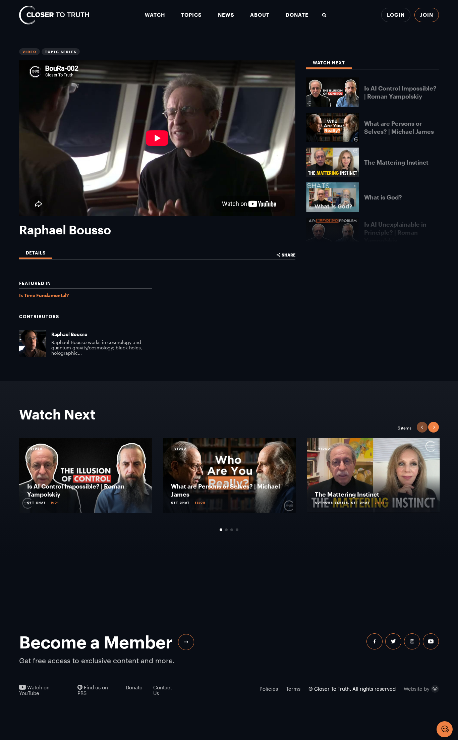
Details (36, 252)
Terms (293, 689)
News (226, 15)
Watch (155, 15)
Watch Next (329, 62)
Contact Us (162, 690)
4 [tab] (237, 529)
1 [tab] (221, 529)
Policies (269, 689)
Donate (297, 15)
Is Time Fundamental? (44, 295)
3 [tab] (231, 529)
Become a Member (96, 641)
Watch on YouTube (34, 690)
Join (426, 15)
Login (396, 15)
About (260, 15)
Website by (417, 689)
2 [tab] (226, 529)
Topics (191, 15)
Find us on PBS (92, 690)
